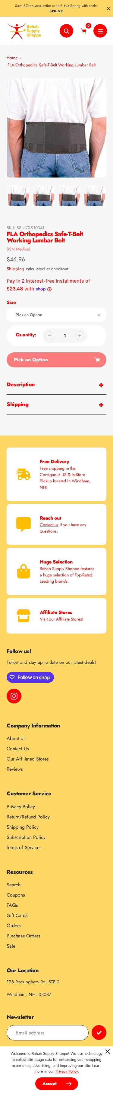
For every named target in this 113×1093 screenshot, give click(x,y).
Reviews (15, 769)
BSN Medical (18, 249)
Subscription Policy (26, 837)
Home (12, 58)
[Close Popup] (107, 1051)
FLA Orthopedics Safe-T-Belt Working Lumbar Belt (52, 65)
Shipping (15, 269)
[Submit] (99, 1032)
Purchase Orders (23, 935)
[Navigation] (100, 31)
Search (13, 884)
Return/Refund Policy (28, 816)
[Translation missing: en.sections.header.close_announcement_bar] (108, 8)
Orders (13, 925)
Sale (11, 946)
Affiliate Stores (69, 619)
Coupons (16, 894)
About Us (16, 738)
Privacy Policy (21, 806)
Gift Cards (17, 915)
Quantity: (26, 334)
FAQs (12, 905)
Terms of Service (23, 847)
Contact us (49, 525)
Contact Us (18, 748)
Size (11, 302)
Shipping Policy (23, 827)
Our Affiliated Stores (28, 758)
